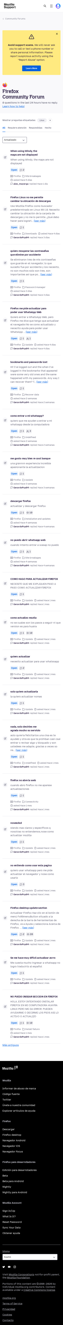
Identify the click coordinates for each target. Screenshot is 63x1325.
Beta (5, 1175)
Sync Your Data (11, 1227)
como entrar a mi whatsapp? (27, 415)
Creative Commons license (39, 1290)
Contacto (8, 1320)
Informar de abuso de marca (19, 1088)
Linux (42, 120)
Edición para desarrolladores (19, 1170)
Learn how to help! (13, 106)
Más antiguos (10, 1045)
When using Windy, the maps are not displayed (23, 153)
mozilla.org (9, 1298)
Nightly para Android (14, 1192)
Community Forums (15, 18)
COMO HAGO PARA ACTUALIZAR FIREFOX (34, 579)
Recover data (32, 394)
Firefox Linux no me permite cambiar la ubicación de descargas (30, 199)
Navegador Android (13, 1140)
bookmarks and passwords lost (28, 362)
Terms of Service (12, 1303)
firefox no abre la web (23, 780)
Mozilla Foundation (18, 1277)
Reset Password (12, 1222)
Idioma (6, 1251)
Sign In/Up (8, 1210)
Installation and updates (38, 519)
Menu (51, 6)
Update (29, 344)
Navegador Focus (12, 1151)
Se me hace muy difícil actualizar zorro (33, 957)
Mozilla (10, 1068)
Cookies (7, 1314)
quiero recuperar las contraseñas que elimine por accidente (29, 253)
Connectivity (31, 801)
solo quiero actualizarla (24, 691)
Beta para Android (13, 1181)
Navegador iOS (11, 1146)
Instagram (14, 1267)
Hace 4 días (44, 348)
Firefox (17, 176)
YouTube (9, 1267)
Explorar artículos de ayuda (18, 1110)
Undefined (30, 437)
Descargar (8, 1129)
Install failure (32, 1029)
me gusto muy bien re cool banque (30, 458)
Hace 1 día (42, 184)
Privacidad (8, 1309)
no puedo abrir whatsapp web (28, 540)
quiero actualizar (20, 656)
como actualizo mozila (23, 617)
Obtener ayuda (11, 1233)
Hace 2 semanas (46, 402)
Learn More (31, 68)
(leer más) (39, 220)
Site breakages (33, 176)
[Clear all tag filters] (50, 120)
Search (45, 6)
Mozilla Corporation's (21, 1274)
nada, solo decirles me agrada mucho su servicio (25, 728)
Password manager (35, 287)
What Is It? (9, 1216)
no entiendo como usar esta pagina (31, 865)
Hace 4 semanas (46, 526)
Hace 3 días (44, 237)
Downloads (31, 233)
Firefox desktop (11, 1134)
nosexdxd (16, 822)
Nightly (6, 1186)
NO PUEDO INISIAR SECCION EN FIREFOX (33, 996)
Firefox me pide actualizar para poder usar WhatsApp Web (28, 310)
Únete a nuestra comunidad (18, 1105)
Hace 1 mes (43, 604)
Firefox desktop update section (28, 907)
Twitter (6, 1099)
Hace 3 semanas (46, 487)
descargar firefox (20, 501)
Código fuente (11, 1094)
